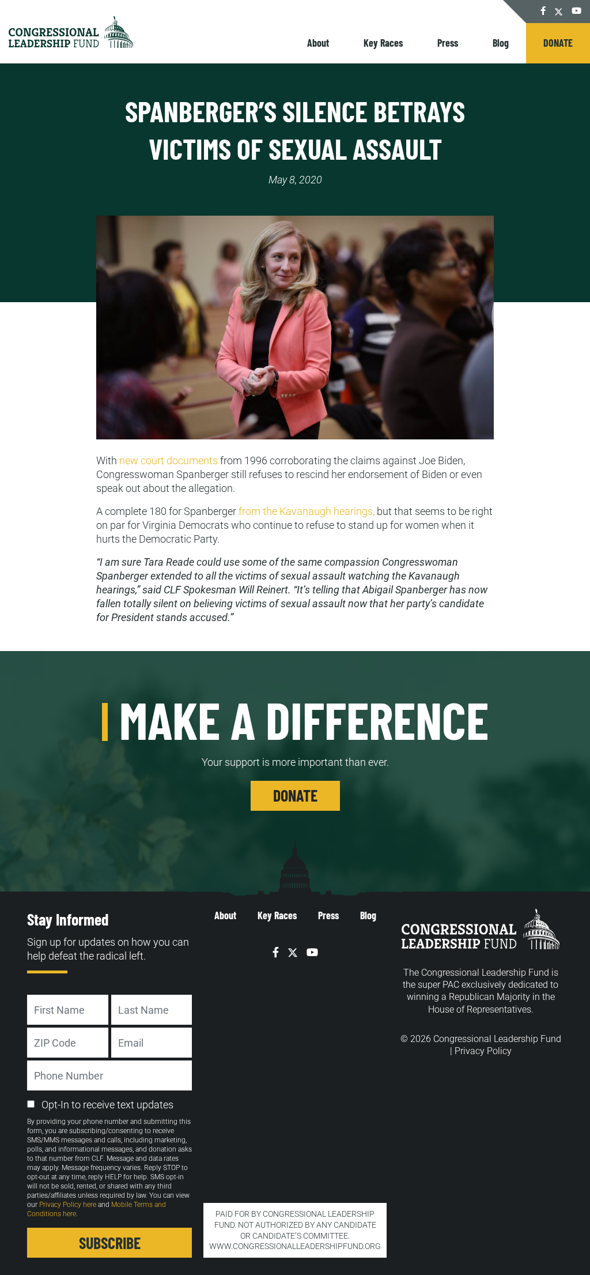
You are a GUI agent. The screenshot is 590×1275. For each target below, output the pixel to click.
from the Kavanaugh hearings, (308, 511)
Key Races (383, 42)
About (318, 42)
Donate (558, 42)
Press (447, 42)
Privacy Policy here (67, 1205)
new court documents (168, 460)
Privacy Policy (483, 1050)
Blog (501, 42)
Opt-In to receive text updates (107, 1105)
